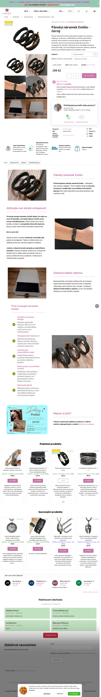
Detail (63, 481)
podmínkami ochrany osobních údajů (83, 653)
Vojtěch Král (19, 671)
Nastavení (47, 694)
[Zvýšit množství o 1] (78, 75)
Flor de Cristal (91, 65)
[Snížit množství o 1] (69, 75)
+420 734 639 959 (69, 122)
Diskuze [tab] (23, 163)
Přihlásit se (57, 660)
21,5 (63, 502)
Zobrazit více (50, 635)
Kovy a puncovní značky (52, 682)
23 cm (68, 135)
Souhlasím (75, 694)
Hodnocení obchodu (50, 599)
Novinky (75, 682)
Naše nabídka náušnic (66, 682)
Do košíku (90, 76)
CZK (70, 11)
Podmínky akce (61, 97)
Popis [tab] (5, 163)
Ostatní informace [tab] (34, 163)
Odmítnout (60, 694)
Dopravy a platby (39, 682)
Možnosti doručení (81, 59)
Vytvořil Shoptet (91, 691)
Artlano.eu (33, 671)
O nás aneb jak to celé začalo (18, 682)
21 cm (64, 135)
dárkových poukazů (86, 424)
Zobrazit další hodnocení (90, 592)
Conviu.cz (26, 671)
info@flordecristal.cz (81, 122)
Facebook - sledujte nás (86, 682)
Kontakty (30, 682)
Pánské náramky (67, 129)
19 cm (72, 135)
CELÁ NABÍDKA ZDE (67, 5)
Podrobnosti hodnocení (75, 22)
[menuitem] (27, 11)
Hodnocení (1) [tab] (14, 163)
